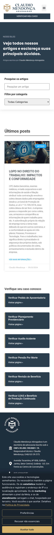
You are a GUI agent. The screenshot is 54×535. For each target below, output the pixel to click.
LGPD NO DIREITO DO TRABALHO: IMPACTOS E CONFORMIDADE (25, 175)
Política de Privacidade (17, 504)
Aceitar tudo (27, 529)
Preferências (27, 513)
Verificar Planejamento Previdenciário (20, 318)
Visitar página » (15, 302)
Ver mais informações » (20, 260)
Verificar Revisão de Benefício (24, 376)
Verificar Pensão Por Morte (23, 357)
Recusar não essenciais (27, 521)
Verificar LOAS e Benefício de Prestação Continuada (22, 397)
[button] (44, 8)
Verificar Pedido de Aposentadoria (26, 297)
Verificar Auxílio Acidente (22, 338)
